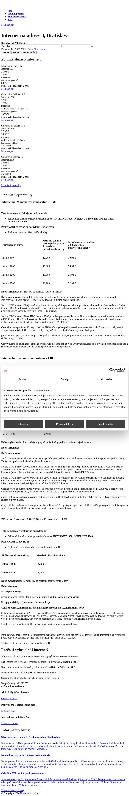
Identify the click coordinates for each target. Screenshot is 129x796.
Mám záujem (7, 24)
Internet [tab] (6, 52)
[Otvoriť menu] (2, 28)
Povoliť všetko (105, 424)
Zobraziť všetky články (12, 790)
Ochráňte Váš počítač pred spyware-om (22, 773)
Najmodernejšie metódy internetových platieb (25, 755)
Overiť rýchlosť (9, 698)
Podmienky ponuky (11, 185)
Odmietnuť (24, 424)
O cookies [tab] (106, 379)
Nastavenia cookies (29, 793)
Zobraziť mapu (8, 711)
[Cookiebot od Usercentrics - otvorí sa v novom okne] (111, 370)
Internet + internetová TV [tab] (24, 52)
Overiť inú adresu (36, 49)
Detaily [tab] (64, 379)
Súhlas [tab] (22, 379)
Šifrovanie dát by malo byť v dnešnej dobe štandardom (30, 737)
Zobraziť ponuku (9, 723)
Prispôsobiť (62, 424)
